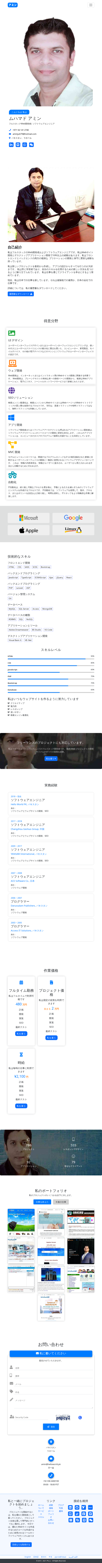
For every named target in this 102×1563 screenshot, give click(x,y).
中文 (50, 1557)
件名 (17, 1392)
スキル (41, 1517)
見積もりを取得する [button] (21, 1544)
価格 (51, 1508)
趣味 (61, 1511)
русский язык (60, 1557)
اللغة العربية (73, 1557)
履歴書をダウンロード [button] (19, 294)
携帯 (17, 1376)
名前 (17, 1368)
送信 (52, 1426)
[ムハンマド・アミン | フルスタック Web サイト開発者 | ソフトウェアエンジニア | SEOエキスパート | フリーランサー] (13, 5)
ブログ (61, 1505)
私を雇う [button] (50, 758)
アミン (49, 1561)
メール (18, 1384)
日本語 (36, 1557)
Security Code (21, 1417)
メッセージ (20, 1400)
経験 (51, 1505)
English (28, 1557)
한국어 (43, 1557)
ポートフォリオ (51, 1514)
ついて (41, 1508)
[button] (11, 144)
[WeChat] (91, 1520)
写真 (61, 1508)
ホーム (41, 1505)
